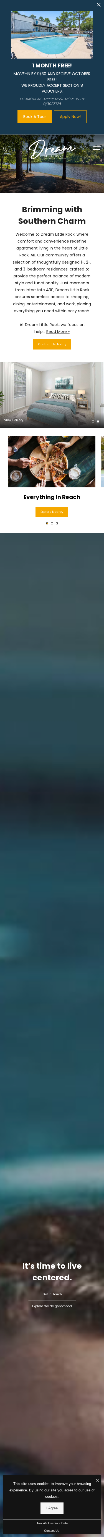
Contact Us (51, 1530)
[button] (47, 523)
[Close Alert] (98, 6)
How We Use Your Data (52, 1523)
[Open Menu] (97, 149)
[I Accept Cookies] (97, 1480)
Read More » (58, 331)
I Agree (52, 1508)
